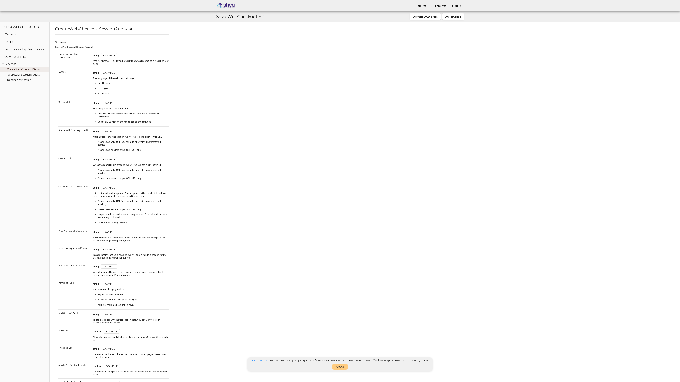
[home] (226, 5)
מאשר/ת (340, 366)
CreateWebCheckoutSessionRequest (74, 47)
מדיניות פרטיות (260, 360)
